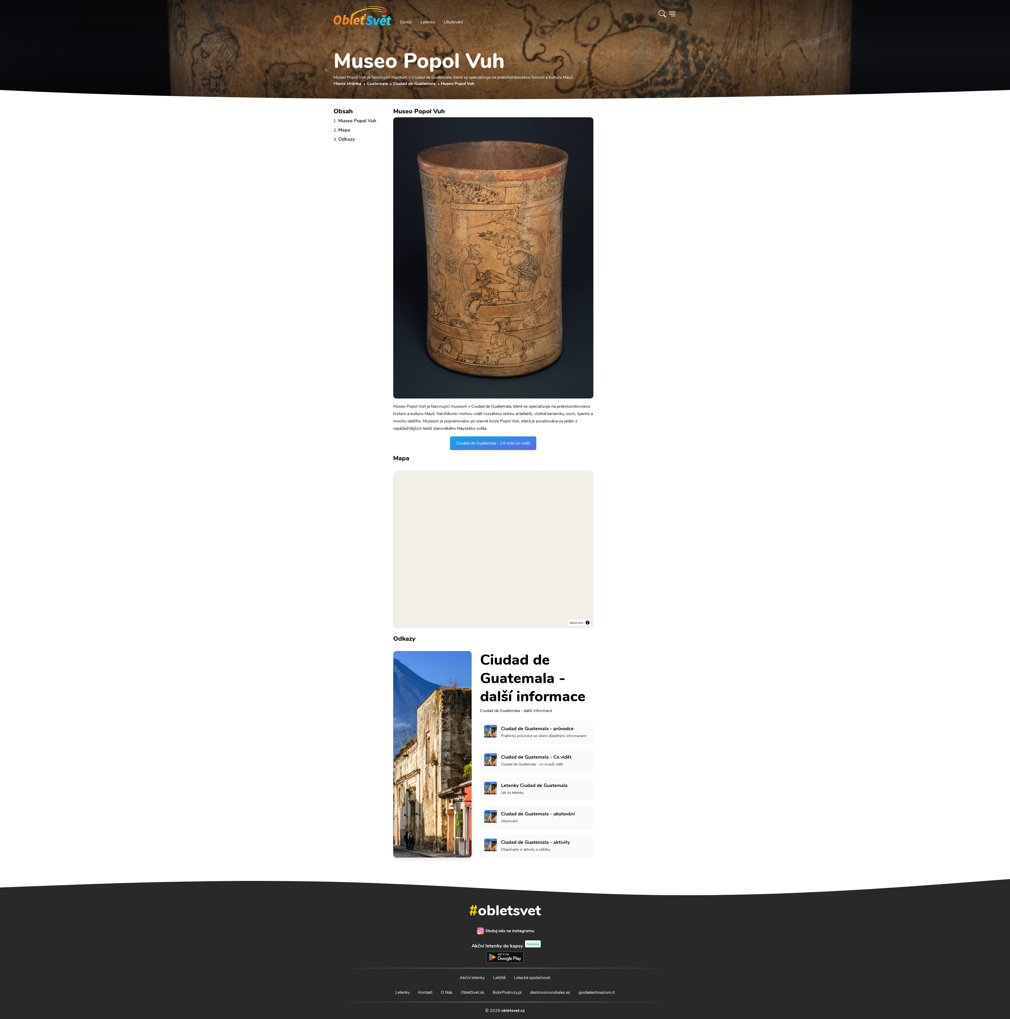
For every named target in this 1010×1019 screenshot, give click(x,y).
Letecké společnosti (532, 978)
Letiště (499, 978)
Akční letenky (472, 978)
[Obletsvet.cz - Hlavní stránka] (362, 13)
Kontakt (425, 992)
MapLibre (576, 622)
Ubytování (453, 22)
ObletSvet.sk (472, 992)
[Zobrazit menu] (672, 13)
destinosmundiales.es (550, 992)
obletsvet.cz (513, 1010)
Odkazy (346, 139)
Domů (406, 22)
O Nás (446, 992)
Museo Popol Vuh (357, 121)
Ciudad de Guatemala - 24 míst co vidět (493, 443)
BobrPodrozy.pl (507, 992)
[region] (493, 549)
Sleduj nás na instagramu (509, 931)
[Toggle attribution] (587, 622)
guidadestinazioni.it (597, 992)
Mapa (344, 130)
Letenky (428, 22)
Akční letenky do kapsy (505, 945)
